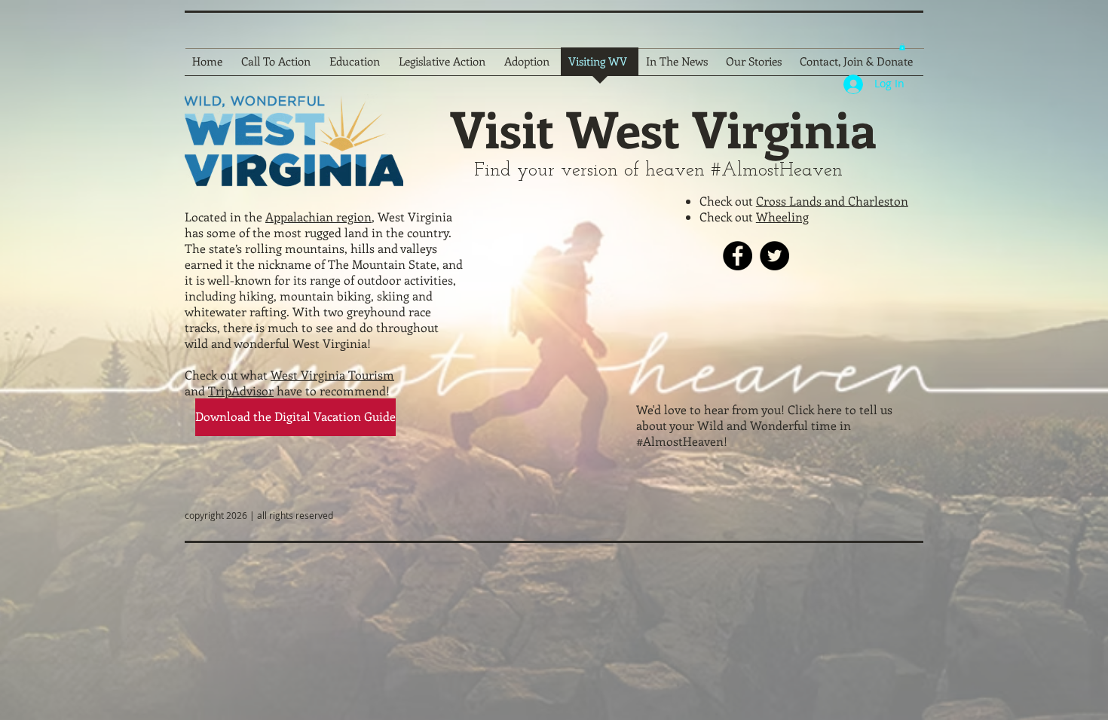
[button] (902, 46)
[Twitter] (774, 255)
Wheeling (782, 216)
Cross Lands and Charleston (832, 201)
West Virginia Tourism (332, 375)
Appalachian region (318, 216)
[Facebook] (737, 255)
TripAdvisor (241, 390)
